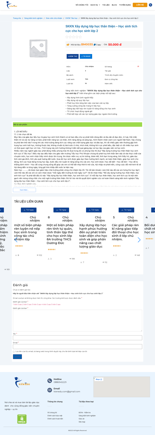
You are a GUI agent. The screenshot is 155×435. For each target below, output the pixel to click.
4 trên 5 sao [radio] (46, 304)
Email (16, 343)
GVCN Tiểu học (71, 18)
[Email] (49, 390)
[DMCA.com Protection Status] (22, 419)
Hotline (58, 379)
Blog (114, 5)
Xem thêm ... (24, 190)
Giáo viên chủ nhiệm (54, 18)
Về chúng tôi (82, 5)
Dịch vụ (94, 5)
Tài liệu (106, 5)
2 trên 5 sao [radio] (27, 304)
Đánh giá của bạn (20, 302)
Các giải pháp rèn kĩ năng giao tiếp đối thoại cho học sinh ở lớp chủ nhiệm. (118, 232)
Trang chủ (17, 18)
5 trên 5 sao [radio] (55, 304)
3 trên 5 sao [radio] (36, 304)
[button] (150, 5)
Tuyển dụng (125, 5)
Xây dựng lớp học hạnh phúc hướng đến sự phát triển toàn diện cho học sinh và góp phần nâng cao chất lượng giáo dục (86, 235)
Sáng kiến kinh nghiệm (33, 18)
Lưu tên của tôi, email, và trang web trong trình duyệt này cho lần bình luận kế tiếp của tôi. (51, 351)
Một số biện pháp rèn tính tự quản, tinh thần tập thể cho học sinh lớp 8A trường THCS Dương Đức (52, 234)
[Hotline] (49, 380)
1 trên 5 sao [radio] (17, 304)
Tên (15, 334)
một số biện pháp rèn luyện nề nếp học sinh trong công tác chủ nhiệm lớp (20, 232)
